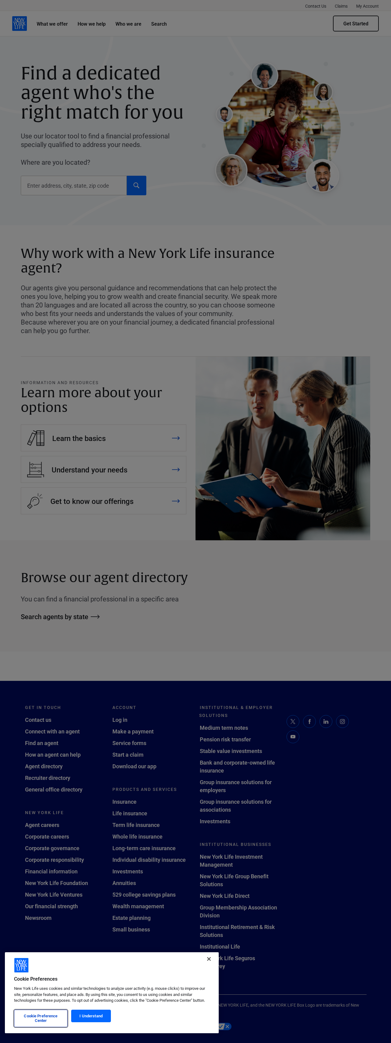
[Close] (209, 959)
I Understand (91, 1016)
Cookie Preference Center (40, 1018)
